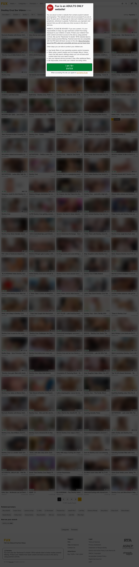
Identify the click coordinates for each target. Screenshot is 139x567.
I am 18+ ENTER (70, 67)
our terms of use (82, 72)
